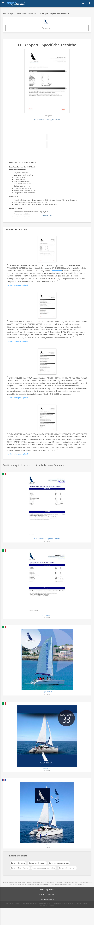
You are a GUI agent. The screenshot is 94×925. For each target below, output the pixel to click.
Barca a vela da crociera (37, 863)
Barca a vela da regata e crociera (43, 868)
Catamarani (56, 270)
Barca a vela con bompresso (59, 863)
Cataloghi (45, 28)
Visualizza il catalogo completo (48, 119)
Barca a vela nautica (18, 863)
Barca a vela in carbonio (67, 868)
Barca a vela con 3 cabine (20, 868)
